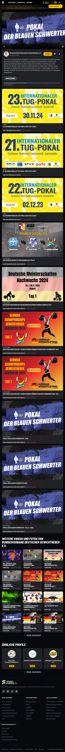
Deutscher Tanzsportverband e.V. (12, 661)
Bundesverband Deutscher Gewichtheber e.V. (25, 8)
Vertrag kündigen (51, 719)
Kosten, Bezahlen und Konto (54, 704)
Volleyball (28, 716)
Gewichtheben (9, 8)
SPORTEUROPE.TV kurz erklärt (54, 701)
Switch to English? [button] (54, 5)
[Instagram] (3, 691)
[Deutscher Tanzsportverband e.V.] (12, 654)
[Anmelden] (55, 2)
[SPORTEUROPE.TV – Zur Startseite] (3, 2)
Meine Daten (5, 734)
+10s (42, 30)
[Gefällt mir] (55, 54)
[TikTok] (12, 691)
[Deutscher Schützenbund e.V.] (53, 654)
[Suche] (52, 2)
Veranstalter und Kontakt (53, 716)
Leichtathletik (30, 713)
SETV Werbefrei (6, 704)
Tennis (28, 704)
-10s (27, 30)
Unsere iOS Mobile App (8, 710)
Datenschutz (5, 749)
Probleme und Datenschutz (53, 713)
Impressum (41, 749)
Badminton (29, 719)
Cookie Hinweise (29, 749)
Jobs (3, 719)
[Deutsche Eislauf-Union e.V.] (32, 654)
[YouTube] (8, 691)
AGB (36, 749)
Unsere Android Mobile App (9, 713)
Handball (28, 707)
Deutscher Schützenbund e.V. (53, 661)
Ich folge (4, 731)
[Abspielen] (35, 30)
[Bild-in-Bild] (62, 46)
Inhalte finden (50, 710)
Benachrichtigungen (7, 737)
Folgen (48, 54)
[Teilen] (59, 54)
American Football (31, 701)
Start (3, 8)
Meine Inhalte (5, 728)
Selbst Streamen (6, 707)
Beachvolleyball (30, 710)
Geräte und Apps (50, 707)
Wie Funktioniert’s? (7, 701)
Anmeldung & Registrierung (9, 739)
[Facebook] (16, 691)
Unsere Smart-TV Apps (8, 716)
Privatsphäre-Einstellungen (16, 749)
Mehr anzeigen (34, 635)
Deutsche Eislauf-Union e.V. (32, 660)
